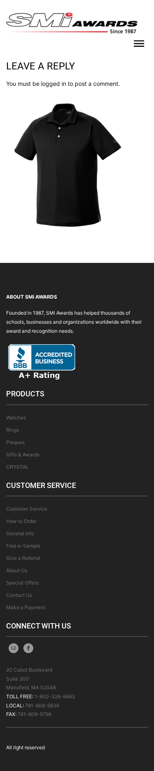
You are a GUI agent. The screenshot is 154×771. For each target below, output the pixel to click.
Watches (16, 417)
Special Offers (22, 583)
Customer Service (26, 509)
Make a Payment (25, 607)
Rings (12, 430)
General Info (20, 533)
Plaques (15, 442)
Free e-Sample (23, 546)
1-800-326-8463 (54, 696)
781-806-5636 (42, 705)
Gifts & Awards (22, 454)
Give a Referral (23, 558)
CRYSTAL (17, 467)
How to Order (21, 521)
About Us (16, 570)
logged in (53, 83)
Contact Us (19, 595)
